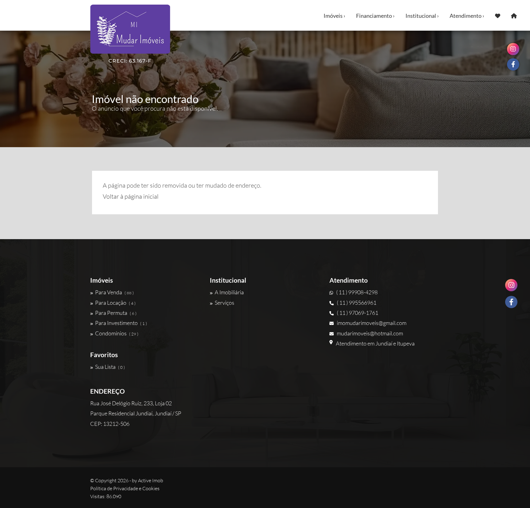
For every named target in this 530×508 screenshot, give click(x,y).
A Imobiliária (229, 292)
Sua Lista (110, 366)
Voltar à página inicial (131, 196)
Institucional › (422, 15)
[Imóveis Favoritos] (497, 15)
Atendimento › (467, 15)
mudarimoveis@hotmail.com (370, 333)
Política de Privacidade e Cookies (124, 488)
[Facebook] (511, 302)
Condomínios (116, 333)
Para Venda (114, 292)
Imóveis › (334, 15)
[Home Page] (514, 15)
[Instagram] (511, 285)
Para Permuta (115, 312)
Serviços (224, 302)
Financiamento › (375, 15)
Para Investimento (121, 322)
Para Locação (115, 302)
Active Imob (150, 480)
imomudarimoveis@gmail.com (371, 322)
